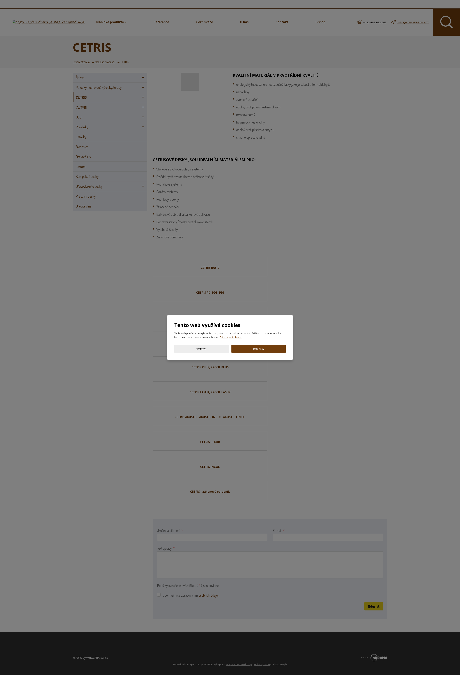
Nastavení (201, 349)
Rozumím (258, 349)
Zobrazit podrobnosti (231, 337)
